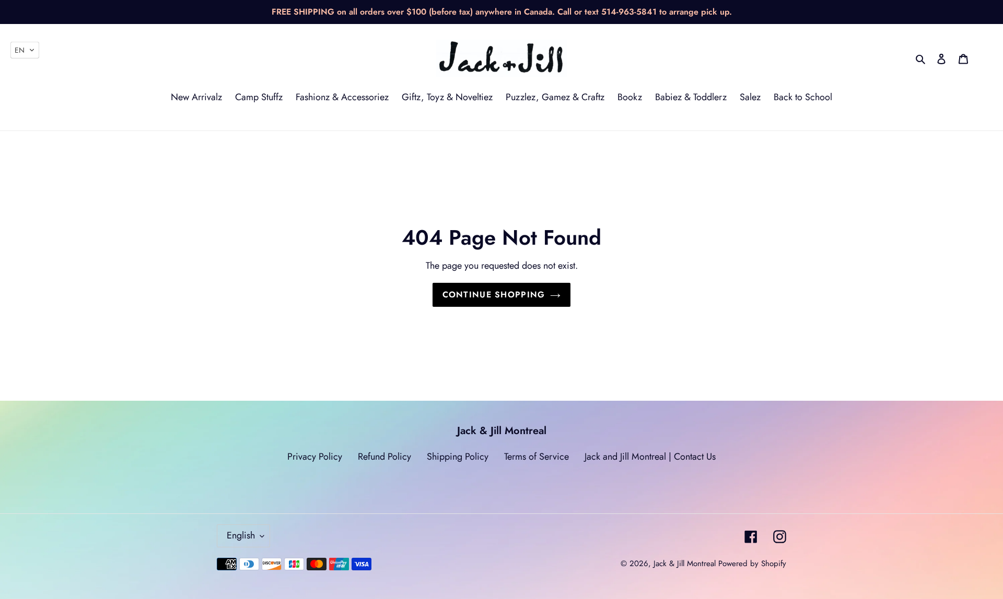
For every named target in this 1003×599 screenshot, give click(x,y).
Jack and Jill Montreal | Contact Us (650, 456)
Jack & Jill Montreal (685, 563)
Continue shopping (493, 295)
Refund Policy (384, 456)
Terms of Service (536, 456)
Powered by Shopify (752, 563)
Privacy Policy (314, 456)
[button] (24, 50)
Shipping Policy (457, 456)
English (241, 535)
